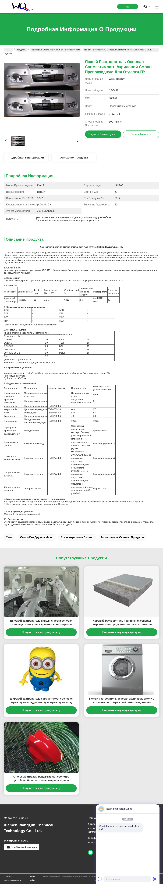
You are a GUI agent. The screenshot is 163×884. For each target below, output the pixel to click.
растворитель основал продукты (122, 537)
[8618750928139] (90, 852)
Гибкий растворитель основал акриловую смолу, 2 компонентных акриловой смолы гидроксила (121, 700)
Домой (8, 50)
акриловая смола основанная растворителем (55, 49)
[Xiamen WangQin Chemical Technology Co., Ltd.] (21, 6)
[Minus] (155, 809)
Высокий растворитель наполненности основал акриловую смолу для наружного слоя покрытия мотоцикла (41, 623)
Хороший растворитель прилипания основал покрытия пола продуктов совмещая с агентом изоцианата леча (122, 623)
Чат (127, 6)
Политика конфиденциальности (12, 878)
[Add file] (100, 878)
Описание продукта (74, 157)
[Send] (155, 878)
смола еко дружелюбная (36, 537)
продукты (21, 49)
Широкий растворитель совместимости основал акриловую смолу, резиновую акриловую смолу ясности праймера (41, 700)
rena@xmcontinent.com (24, 847)
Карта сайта (32, 878)
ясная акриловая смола (76, 537)
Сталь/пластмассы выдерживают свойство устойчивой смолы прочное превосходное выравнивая (41, 778)
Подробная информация (26, 157)
